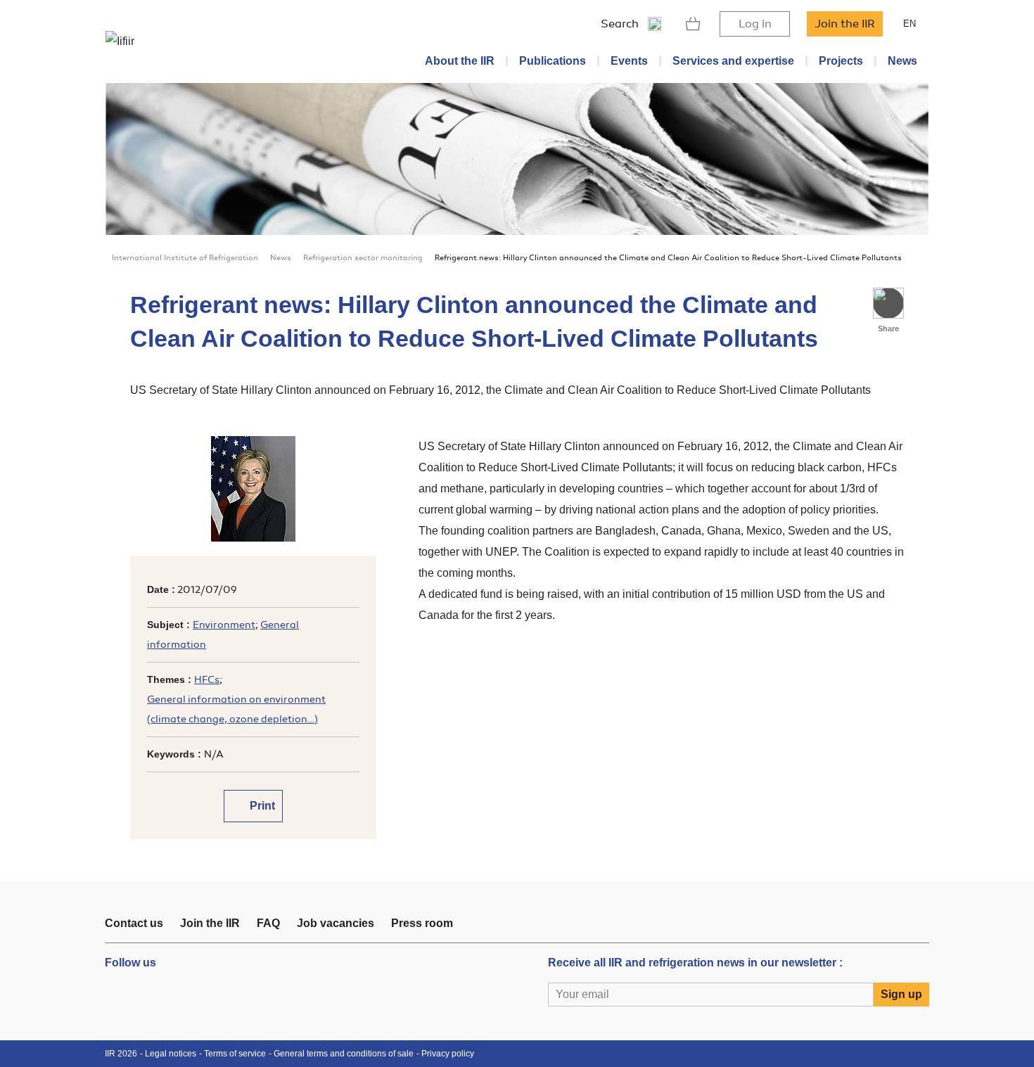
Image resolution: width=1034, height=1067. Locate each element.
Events (629, 61)
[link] (693, 24)
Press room (422, 923)
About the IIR (459, 61)
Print (261, 806)
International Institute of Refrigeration (185, 257)
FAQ (268, 923)
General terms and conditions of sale (344, 1054)
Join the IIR (845, 24)
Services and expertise (733, 61)
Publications (552, 61)
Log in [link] (755, 24)
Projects (841, 61)
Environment (224, 625)
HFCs (206, 680)
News (902, 61)
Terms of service (235, 1054)
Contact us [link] (134, 923)
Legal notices (170, 1054)
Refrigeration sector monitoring (363, 257)
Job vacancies (335, 923)
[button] (888, 303)
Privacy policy (447, 1054)
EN (909, 23)
